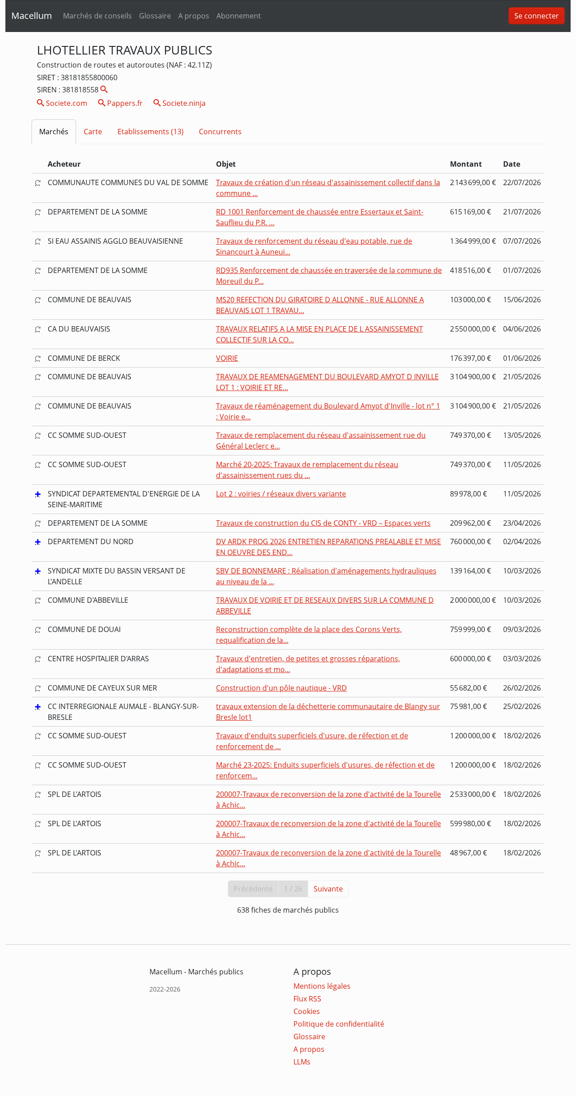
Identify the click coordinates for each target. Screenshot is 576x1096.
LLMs (301, 1062)
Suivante (328, 889)
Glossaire (155, 16)
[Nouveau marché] (37, 493)
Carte (93, 131)
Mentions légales (322, 986)
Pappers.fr (124, 103)
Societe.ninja (183, 103)
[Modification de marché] (37, 182)
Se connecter (536, 16)
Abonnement (238, 16)
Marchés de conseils (97, 16)
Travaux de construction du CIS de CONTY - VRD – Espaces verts (323, 523)
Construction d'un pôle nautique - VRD (281, 688)
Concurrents (220, 131)
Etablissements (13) (150, 131)
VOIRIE (227, 358)
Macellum (31, 15)
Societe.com (65, 103)
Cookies (306, 1011)
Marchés (53, 131)
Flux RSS (307, 999)
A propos (193, 16)
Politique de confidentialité (338, 1024)
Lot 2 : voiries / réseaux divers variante (281, 494)
